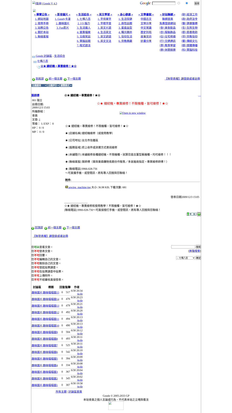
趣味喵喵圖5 (50, 358)
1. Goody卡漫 (62, 18)
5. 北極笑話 (84, 36)
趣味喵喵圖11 (51, 319)
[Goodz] (34, 11)
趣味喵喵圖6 (50, 352)
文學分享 (146, 23)
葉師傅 (35, 95)
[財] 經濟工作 (190, 14)
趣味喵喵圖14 (51, 299)
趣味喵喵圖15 (51, 292)
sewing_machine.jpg (79, 187)
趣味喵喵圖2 (50, 378)
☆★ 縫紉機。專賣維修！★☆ (59, 66)
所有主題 (61, 391)
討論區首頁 (75, 391)
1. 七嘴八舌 (84, 18)
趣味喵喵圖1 (50, 385)
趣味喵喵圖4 (50, 365)
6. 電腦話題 (84, 41)
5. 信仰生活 (125, 36)
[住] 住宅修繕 (168, 36)
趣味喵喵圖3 (50, 372)
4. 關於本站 (42, 32)
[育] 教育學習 (168, 45)
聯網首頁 (167, 18)
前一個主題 (55, 78)
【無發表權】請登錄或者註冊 (182, 78)
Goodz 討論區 (44, 55)
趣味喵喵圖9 (50, 332)
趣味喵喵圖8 (50, 338)
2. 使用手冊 (42, 23)
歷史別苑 (146, 32)
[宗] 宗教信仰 (190, 36)
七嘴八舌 (42, 61)
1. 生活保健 (125, 18)
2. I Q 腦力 (84, 23)
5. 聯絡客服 (42, 36)
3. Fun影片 (63, 27)
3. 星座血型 (125, 27)
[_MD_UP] (199, 213)
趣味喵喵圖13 (51, 305)
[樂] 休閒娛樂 (168, 49)
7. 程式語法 (84, 45)
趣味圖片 (37, 292)
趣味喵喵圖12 (51, 312)
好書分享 (146, 41)
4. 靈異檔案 (84, 32)
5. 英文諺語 (104, 36)
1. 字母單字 (104, 18)
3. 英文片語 (104, 27)
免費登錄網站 (167, 23)
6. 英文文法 (104, 41)
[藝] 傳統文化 (190, 41)
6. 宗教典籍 (125, 41)
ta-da (80, 293)
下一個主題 (74, 78)
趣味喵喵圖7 (50, 345)
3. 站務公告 (42, 27)
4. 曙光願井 (125, 32)
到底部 (40, 78)
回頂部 (39, 227)
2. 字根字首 (104, 23)
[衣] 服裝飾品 (168, 32)
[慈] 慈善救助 (190, 32)
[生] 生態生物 (190, 27)
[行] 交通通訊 (168, 41)
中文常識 (146, 27)
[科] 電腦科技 (190, 49)
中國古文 (146, 18)
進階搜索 (194, 251)
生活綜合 (59, 55)
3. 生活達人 (84, 27)
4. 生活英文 (104, 32)
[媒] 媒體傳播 (190, 45)
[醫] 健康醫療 (190, 23)
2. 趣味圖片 (62, 23)
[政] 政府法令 (190, 18)
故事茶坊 (146, 36)
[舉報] (191, 213)
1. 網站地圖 (42, 18)
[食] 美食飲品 (168, 27)
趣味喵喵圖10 (51, 325)
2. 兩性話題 (125, 23)
